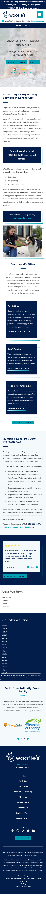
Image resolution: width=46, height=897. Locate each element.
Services (23, 776)
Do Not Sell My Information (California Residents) (23, 878)
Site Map (23, 884)
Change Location (23, 818)
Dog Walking (23, 786)
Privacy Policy (23, 876)
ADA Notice (23, 881)
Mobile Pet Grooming (23, 792)
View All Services (23, 422)
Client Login (23, 807)
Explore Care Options (19, 332)
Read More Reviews (14, 576)
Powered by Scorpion (23, 886)
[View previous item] (27, 567)
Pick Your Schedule (18, 368)
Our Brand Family (23, 813)
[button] (4, 892)
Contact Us (23, 838)
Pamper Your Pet (16, 408)
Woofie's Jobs (23, 802)
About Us (23, 797)
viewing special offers (22, 218)
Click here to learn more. (29, 8)
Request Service (16, 62)
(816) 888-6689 (23, 25)
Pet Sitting (23, 781)
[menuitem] (23, 775)
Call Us (34, 62)
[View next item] (37, 567)
